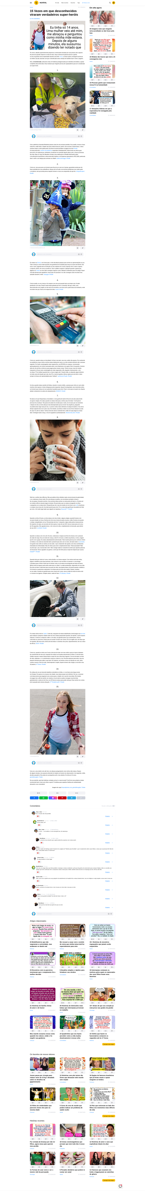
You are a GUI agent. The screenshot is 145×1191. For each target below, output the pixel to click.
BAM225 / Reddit (60, 391)
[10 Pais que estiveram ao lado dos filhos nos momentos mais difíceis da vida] (102, 1094)
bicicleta (83, 633)
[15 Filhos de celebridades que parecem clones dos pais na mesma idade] (42, 1094)
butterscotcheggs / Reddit (63, 158)
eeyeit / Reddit (59, 289)
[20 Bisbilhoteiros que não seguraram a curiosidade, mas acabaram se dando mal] (42, 931)
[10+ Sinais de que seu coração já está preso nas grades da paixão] (102, 995)
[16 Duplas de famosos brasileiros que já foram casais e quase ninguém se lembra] (102, 1064)
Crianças (32, 1040)
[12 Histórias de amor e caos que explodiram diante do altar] (102, 1131)
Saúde (61, 1112)
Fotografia (62, 1148)
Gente (31, 7)
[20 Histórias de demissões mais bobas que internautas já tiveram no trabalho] (72, 995)
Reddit (75, 148)
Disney (39, 262)
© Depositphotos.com (34, 345)
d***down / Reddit (41, 664)
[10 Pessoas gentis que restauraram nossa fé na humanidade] (102, 72)
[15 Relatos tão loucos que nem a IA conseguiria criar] (102, 46)
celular (38, 270)
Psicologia (92, 1010)
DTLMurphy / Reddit (64, 573)
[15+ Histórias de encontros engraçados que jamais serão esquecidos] (102, 931)
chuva (61, 56)
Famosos (92, 1082)
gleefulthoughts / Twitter (36, 777)
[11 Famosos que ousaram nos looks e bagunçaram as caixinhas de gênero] (102, 1159)
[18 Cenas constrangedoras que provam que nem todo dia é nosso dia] (72, 1131)
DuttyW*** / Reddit (35, 551)
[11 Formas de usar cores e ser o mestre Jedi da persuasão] (42, 1159)
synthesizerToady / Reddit (65, 376)
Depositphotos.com (67, 787)
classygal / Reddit (48, 274)
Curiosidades (93, 87)
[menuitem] (57, 2)
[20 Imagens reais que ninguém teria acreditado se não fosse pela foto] (102, 18)
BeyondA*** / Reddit (66, 509)
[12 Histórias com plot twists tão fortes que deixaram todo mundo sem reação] (72, 1064)
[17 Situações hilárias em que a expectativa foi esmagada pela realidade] (102, 98)
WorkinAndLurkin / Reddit (73, 412)
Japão (45, 633)
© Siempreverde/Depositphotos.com (37, 247)
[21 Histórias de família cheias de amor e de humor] (42, 995)
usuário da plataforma (46, 150)
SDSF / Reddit (40, 643)
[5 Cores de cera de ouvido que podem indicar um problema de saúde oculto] (72, 1094)
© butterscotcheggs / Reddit (35, 129)
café (77, 505)
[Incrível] (40, 3)
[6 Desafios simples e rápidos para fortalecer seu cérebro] (72, 959)
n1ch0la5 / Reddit (42, 528)
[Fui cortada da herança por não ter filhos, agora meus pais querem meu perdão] (42, 1131)
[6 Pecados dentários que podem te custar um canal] (72, 1159)
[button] (38, 793)
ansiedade (81, 541)
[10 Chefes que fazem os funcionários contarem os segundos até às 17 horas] (102, 1023)
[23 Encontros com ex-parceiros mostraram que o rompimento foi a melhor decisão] (42, 959)
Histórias (32, 948)
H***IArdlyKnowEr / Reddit (57, 682)
